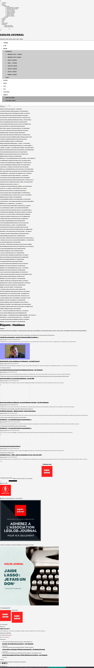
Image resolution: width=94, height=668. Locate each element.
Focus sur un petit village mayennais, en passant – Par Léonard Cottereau (13, 121)
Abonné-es (4, 24)
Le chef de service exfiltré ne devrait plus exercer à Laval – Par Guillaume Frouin (15, 216)
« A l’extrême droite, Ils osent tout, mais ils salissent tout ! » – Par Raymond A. (14, 175)
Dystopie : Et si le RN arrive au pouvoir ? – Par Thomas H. (11, 108)
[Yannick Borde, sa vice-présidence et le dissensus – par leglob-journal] (15, 359)
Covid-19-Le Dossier (11, 9)
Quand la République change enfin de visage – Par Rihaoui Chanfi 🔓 (13, 235)
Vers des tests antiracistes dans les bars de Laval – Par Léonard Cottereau (13, 151)
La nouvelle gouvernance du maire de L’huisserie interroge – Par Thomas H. (21, 370)
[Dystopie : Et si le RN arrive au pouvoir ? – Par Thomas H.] (17, 641)
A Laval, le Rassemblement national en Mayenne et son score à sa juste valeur (14, 222)
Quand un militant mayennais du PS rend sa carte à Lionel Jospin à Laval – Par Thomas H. (17, 246)
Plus (3, 21)
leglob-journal (12, 34)
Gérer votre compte (8, 25)
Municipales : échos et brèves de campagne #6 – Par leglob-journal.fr (12, 284)
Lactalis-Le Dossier (10, 13)
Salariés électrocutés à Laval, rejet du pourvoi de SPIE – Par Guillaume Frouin (14, 293)
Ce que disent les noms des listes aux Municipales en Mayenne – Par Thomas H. (14, 319)
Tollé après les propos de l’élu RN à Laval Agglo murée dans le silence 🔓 (13, 190)
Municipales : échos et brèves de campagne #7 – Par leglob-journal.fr (12, 278)
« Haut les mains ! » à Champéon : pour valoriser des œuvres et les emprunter (14, 166)
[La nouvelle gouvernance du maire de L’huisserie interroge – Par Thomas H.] (5, 367)
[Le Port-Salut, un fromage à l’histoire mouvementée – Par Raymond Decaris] (18, 647)
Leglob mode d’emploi (8, 26)
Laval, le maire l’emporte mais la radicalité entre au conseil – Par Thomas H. (14, 263)
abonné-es (5, 624)
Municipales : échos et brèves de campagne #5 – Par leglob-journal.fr (12, 299)
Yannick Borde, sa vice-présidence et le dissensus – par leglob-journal (19, 361)
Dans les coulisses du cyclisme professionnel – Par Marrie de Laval (12, 276)
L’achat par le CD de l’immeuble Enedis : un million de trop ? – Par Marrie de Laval (15, 162)
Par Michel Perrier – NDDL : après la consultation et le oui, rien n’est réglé (21, 455)
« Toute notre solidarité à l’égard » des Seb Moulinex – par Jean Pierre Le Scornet (15, 297)
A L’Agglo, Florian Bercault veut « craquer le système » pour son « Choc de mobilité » (16, 194)
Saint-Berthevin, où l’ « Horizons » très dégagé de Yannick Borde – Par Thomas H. (15, 282)
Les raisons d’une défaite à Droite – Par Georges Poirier (10, 242)
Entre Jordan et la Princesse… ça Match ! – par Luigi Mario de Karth (13, 224)
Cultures (4, 18)
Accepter (50, 667)
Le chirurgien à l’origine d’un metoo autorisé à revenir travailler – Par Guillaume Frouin (16, 306)
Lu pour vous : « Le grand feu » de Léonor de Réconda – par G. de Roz (13, 188)
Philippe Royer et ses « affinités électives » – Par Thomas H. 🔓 (11, 203)
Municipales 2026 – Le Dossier (13, 7)
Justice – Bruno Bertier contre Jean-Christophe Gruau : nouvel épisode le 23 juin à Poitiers (17, 171)
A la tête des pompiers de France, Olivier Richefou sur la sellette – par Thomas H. (15, 113)
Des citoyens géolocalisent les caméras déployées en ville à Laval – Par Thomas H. (15, 291)
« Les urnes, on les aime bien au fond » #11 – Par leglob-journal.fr (12, 252)
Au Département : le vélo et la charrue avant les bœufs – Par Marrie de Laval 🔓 (15, 295)
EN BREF (6, 17)
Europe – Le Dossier (11, 11)
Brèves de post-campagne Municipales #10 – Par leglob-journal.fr (12, 259)
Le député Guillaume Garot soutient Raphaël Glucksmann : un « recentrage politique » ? (16, 145)
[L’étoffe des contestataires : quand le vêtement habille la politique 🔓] (27, 335)
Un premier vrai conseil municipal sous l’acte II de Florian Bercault (12, 220)
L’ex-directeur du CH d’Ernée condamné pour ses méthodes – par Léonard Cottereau (16, 186)
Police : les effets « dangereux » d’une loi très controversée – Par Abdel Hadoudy (15, 128)
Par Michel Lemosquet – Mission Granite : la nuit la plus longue (18, 411)
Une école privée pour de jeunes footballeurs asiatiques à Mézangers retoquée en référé (16, 136)
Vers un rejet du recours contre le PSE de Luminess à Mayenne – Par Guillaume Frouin (16, 229)
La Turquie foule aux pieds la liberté (10, 446)
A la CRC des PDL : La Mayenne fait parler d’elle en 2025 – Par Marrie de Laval (15, 117)
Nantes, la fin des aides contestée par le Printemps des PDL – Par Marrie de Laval (15, 134)
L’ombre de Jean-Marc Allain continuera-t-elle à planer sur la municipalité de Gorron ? (16, 274)
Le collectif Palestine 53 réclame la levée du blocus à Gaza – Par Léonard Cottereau (15, 160)
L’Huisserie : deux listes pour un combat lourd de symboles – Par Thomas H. (14, 280)
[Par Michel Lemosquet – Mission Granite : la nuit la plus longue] (16, 408)
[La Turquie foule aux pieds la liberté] (15, 444)
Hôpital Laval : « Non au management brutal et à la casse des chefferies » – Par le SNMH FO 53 (17, 158)
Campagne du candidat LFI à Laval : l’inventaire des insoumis (11, 250)
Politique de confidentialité (5, 633)
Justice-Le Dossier (10, 14)
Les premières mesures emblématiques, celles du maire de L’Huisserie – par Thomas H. (16, 212)
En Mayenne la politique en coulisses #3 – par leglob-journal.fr (11, 141)
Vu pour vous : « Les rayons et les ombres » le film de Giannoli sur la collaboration (15, 214)
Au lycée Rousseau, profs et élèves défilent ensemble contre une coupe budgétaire (15, 177)
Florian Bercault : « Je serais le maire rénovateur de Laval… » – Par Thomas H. (14, 317)
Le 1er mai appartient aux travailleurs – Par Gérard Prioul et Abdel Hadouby (14, 207)
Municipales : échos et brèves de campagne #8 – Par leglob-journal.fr (12, 269)
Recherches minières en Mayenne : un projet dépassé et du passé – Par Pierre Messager (24, 402)
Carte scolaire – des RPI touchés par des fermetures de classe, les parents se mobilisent (16, 244)
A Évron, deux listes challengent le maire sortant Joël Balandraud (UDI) (13, 312)
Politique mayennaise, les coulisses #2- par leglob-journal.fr (11, 156)
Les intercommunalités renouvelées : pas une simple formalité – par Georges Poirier (15, 199)
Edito (3, 20)
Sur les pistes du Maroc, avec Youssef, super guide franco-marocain (12, 126)
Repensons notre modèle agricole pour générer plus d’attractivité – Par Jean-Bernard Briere (17, 149)
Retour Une (2, 626)
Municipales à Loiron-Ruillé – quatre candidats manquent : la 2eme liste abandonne (15, 304)
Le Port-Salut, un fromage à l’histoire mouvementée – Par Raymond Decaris (14, 111)
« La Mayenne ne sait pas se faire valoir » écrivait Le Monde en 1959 (12, 289)
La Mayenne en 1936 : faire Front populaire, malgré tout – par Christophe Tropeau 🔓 (16, 209)
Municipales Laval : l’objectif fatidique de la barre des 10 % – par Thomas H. (14, 267)
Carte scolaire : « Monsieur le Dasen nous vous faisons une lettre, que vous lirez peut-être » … (17, 237)
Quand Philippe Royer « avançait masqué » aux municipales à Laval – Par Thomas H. (16, 173)
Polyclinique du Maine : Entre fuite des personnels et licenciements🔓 (13, 132)
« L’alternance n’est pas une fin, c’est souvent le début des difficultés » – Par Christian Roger (17, 239)
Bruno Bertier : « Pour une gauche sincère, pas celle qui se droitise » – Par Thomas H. (16, 231)
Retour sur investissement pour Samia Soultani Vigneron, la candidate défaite (14, 257)
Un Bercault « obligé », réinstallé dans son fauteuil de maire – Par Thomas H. (14, 254)
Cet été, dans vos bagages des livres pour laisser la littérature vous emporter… (14, 115)
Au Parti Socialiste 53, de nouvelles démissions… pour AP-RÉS (17, 378)
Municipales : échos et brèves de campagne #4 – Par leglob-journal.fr (12, 321)
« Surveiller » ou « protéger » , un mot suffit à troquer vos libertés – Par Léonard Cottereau (17, 147)
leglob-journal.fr (3, 339)
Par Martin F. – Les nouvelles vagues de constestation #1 (15, 428)
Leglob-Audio (5, 23)
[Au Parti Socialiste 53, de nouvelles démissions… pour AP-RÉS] (34, 376)
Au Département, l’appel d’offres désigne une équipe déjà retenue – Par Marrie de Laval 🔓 (17, 179)
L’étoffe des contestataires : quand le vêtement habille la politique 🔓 (19, 337)
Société (3, 19)
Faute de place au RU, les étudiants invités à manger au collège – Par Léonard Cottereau (16, 181)
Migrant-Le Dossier (11, 15)
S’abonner (5, 42)
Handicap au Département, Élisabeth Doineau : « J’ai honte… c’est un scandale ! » (15, 143)
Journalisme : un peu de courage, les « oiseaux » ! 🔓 (9, 184)
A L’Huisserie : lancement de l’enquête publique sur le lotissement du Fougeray (14, 233)
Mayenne (4, 5)
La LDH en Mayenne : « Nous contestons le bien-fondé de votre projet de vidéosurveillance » (17, 201)
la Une (4, 45)
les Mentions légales (5, 607)
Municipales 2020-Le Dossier (12, 8)
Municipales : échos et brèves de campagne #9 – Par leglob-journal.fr (12, 265)
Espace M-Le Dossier (11, 12)
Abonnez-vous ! (48, 464)
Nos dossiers (7, 6)
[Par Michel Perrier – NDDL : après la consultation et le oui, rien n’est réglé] (7, 452)
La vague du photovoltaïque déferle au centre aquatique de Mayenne (12, 248)
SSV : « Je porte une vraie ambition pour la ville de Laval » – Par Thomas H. (14, 310)
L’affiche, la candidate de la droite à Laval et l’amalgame (10, 308)
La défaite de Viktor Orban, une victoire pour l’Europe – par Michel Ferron (14, 218)
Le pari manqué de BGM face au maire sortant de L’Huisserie (11, 261)
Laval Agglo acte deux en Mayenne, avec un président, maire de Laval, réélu (14, 227)
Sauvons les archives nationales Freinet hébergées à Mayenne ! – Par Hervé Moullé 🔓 (16, 119)
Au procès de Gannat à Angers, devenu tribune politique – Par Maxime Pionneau (15, 192)
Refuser (54, 667)
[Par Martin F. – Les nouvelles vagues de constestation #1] (13, 426)
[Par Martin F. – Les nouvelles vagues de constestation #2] (13, 417)
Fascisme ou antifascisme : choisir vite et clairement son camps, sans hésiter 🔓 (14, 302)
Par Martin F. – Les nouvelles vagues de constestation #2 (15, 419)
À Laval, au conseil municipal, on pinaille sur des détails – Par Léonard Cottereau (15, 164)
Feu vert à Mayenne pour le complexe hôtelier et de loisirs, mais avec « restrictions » (15, 205)
